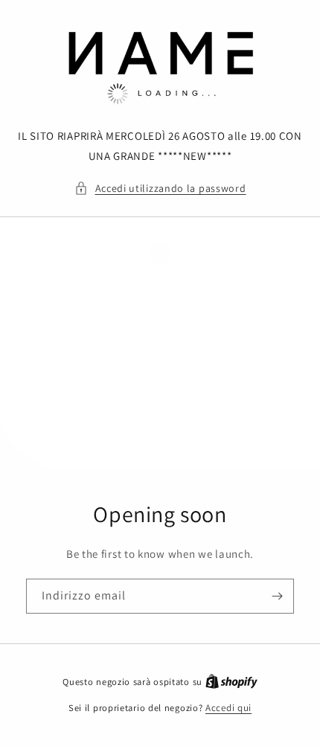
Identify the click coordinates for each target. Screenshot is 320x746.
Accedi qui (228, 707)
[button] (160, 188)
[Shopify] (231, 681)
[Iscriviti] (276, 596)
